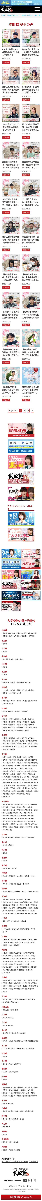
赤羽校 (34, 765)
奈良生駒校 (23, 999)
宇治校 (33, 942)
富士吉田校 (12, 868)
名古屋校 (6, 899)
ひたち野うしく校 (15, 693)
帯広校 (23, 636)
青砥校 (30, 785)
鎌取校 (34, 746)
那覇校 (5, 1150)
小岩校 (28, 771)
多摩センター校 (23, 777)
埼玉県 (4, 716)
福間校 (34, 1096)
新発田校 (31, 837)
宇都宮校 (6, 701)
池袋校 (25, 757)
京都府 (4, 936)
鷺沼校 (5, 827)
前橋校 (17, 711)
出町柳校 (26, 942)
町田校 (31, 757)
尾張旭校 (12, 911)
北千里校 (21, 970)
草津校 (33, 929)
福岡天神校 (6, 1087)
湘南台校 (30, 816)
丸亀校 (11, 1064)
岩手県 (4, 648)
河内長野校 (19, 961)
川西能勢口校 (33, 986)
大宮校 (11, 719)
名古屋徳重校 (21, 908)
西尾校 (36, 908)
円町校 (11, 942)
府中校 (11, 780)
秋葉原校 (35, 782)
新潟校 (5, 837)
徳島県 (4, 1053)
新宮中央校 (25, 1093)
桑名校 (23, 921)
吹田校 (11, 961)
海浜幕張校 (22, 744)
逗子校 (5, 821)
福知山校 (17, 945)
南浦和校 (26, 722)
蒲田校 (36, 785)
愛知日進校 (6, 905)
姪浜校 (5, 1093)
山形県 (4, 671)
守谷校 (5, 693)
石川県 (4, 850)
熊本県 (4, 1116)
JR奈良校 (6, 1002)
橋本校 (12, 810)
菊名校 (36, 827)
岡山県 (4, 1030)
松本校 (5, 876)
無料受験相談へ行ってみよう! (21, 1197)
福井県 (4, 857)
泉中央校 (15, 659)
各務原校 (26, 884)
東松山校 (12, 727)
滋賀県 (4, 926)
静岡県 (4, 888)
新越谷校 (31, 719)
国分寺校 (21, 771)
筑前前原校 (26, 1096)
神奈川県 (5, 801)
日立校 (25, 690)
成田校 (34, 741)
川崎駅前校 (28, 827)
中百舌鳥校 (6, 973)
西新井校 (6, 794)
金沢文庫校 (14, 816)
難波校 (33, 961)
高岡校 (11, 845)
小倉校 (14, 1087)
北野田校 (34, 967)
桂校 (10, 945)
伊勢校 (17, 921)
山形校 (5, 675)
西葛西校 (27, 760)
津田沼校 (24, 738)
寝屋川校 (18, 956)
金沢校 (5, 853)
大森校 (17, 780)
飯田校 (26, 876)
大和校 (30, 807)
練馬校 (5, 765)
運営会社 (12, 1186)
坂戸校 (11, 730)
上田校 (20, 876)
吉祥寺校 (6, 771)
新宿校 (20, 760)
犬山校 (5, 913)
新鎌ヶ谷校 (6, 741)
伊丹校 (36, 980)
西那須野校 (26, 701)
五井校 (28, 746)
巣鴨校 (17, 765)
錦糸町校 (35, 763)
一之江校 (6, 788)
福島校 (5, 682)
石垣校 (17, 1150)
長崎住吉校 (29, 1111)
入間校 (25, 725)
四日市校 (10, 921)
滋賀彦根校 (25, 929)
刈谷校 (17, 902)
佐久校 (33, 876)
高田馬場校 (12, 760)
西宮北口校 (22, 980)
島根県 (4, 1022)
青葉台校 (6, 810)
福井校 (5, 861)
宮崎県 (4, 1131)
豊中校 (11, 956)
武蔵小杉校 (28, 810)
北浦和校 (12, 725)
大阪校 (5, 953)
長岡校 (17, 837)
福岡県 (4, 1084)
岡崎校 (12, 899)
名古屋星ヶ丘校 (26, 902)
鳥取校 (5, 1018)
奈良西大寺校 (7, 999)
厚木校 (5, 804)
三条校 (23, 837)
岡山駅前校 (15, 1033)
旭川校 (5, 636)
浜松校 (11, 892)
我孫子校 (6, 749)
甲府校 (5, 868)
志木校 (19, 722)
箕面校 (5, 961)
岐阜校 (5, 884)
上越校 (11, 837)
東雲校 (12, 794)
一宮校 (20, 905)
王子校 (12, 788)
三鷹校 (5, 785)
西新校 (5, 1090)
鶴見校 (5, 818)
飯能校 (5, 727)
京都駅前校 (12, 939)
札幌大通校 (31, 636)
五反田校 (21, 791)
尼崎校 (31, 989)
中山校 (15, 813)
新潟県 (4, 834)
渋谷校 (34, 771)
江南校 (19, 911)
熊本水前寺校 (13, 1119)
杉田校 (11, 827)
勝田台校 (15, 741)
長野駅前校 (12, 876)
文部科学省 (33, 1162)
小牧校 (5, 908)
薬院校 (5, 1096)
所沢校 (23, 719)
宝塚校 (11, 983)
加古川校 (18, 983)
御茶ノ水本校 (7, 757)
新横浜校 (34, 804)
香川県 (4, 1061)
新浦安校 (12, 738)
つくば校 (6, 690)
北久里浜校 (12, 821)
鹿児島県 (5, 1139)
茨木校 (19, 958)
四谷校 (12, 763)
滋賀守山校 (15, 929)
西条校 (17, 1041)
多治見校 (18, 884)
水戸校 (12, 690)
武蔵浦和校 (19, 730)
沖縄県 (4, 1147)
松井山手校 (22, 939)
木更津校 (13, 744)
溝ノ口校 (23, 813)
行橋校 (17, 1093)
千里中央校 (26, 958)
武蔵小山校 (31, 774)
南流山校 (6, 744)
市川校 (5, 738)
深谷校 (31, 725)
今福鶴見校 (12, 964)
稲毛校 (36, 744)
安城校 (30, 908)
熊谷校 (5, 719)
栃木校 (19, 701)
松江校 (5, 1025)
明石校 (30, 980)
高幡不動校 (6, 782)
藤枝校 (23, 892)
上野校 (12, 774)
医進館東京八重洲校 (23, 794)
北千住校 (29, 768)
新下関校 (12, 1049)
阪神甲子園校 (7, 986)
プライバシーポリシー (25, 1186)
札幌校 (5, 633)
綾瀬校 (19, 788)
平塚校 (12, 807)
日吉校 (36, 810)
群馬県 (4, 708)
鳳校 (33, 958)
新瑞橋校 (26, 911)
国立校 (36, 791)
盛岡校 (5, 651)
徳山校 (25, 1049)
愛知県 (4, 896)
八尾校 (12, 958)
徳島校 (5, 1056)
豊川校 (33, 911)
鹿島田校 (13, 824)
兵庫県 (4, 977)
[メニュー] (37, 9)
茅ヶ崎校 (35, 824)
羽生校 (5, 730)
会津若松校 (20, 682)
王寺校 (15, 999)
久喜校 (19, 725)
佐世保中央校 (13, 1111)
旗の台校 (12, 785)
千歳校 (17, 636)
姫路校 (5, 980)
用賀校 (23, 780)
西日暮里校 (26, 782)
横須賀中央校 (21, 807)
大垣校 (11, 884)
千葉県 (4, 735)
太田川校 (20, 899)
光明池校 (13, 970)
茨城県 (4, 687)
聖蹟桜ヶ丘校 (21, 774)
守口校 (26, 961)
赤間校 (33, 1093)
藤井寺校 (29, 970)
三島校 (36, 892)
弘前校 (5, 644)
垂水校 (17, 989)
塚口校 (11, 989)
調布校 (14, 768)
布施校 (20, 964)
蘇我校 (12, 749)
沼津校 (17, 892)
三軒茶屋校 (26, 763)
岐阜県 (4, 881)
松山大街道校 (13, 1072)
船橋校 (28, 741)
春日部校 (12, 722)
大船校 (20, 824)
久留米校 (29, 1087)
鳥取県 (4, 1014)
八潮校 (26, 730)
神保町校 (6, 774)
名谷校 (5, 991)
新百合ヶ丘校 (22, 821)
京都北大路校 (32, 939)
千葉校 (31, 738)
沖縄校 (11, 1150)
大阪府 (4, 949)
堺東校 (25, 953)
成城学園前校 (25, 765)
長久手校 (12, 908)
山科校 (5, 942)
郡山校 (28, 682)
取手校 (31, 690)
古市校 (26, 964)
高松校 (5, 1064)
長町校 (22, 659)
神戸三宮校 (12, 980)
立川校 (5, 760)
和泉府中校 (25, 967)
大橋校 (11, 1093)
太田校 (11, 711)
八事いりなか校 (8, 902)
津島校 (11, 913)
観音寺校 (18, 1064)
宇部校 (19, 1049)
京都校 (5, 939)
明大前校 (13, 771)
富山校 (5, 845)
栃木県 (4, 697)
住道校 (33, 956)
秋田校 (5, 667)
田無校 (14, 777)
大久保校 (24, 989)
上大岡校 (6, 816)
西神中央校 (17, 986)
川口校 (17, 719)
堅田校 (5, 932)
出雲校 (11, 1025)
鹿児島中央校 (7, 1142)
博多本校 (21, 1087)
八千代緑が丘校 (8, 746)
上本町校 (26, 956)
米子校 (11, 1018)
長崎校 (5, 1111)
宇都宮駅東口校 (8, 703)
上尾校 (33, 722)
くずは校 (16, 967)
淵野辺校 (27, 824)
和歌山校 (6, 1010)
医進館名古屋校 (31, 913)
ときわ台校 (33, 788)
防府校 (31, 1049)
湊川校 (25, 986)
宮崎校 (5, 1134)
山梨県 (4, 865)
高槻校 (5, 956)
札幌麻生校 (33, 633)
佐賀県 (4, 1100)
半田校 (26, 905)
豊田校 (14, 905)
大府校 (5, 911)
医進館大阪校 (7, 967)
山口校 (5, 1049)
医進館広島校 (33, 1041)
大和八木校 (14, 1002)
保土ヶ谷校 (19, 827)
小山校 (12, 701)
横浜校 (11, 804)
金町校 (11, 765)
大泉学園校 (6, 777)
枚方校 (31, 953)
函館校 (11, 636)
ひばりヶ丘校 (16, 782)
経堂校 (14, 791)
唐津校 (11, 1103)
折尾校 (11, 1096)
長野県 (4, 873)
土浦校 (19, 690)
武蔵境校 (29, 791)
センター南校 (19, 818)
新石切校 (6, 970)
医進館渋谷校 (21, 785)
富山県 (4, 842)
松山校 (5, 1072)
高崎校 (5, 711)
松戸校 (22, 741)
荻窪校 (19, 763)
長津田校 (6, 824)
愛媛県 (4, 1069)
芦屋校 (5, 983)
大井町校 (21, 768)
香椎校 (36, 1087)
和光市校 (20, 727)
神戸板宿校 (26, 983)
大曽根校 (34, 905)
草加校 (5, 725)
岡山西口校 (6, 1033)
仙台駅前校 (6, 659)
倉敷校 (23, 1033)
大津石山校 (6, 929)
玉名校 (22, 1119)
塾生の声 (6, 62)
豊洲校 (25, 788)
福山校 (11, 1041)
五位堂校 (32, 999)
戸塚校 (30, 813)
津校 (4, 921)
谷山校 (15, 1142)
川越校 (5, 722)
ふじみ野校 (28, 727)
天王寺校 (18, 953)
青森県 (4, 641)
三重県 (4, 918)
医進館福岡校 (13, 1090)
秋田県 (4, 664)
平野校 (11, 953)
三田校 (34, 983)
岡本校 (5, 989)
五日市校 (24, 1041)
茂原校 (30, 744)
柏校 (18, 738)
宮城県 (4, 656)
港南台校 (20, 810)
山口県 (4, 1045)
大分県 (4, 1123)
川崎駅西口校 (7, 830)
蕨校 (35, 727)
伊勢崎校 (24, 711)
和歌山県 (5, 1007)
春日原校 (30, 1090)
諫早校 (22, 1111)
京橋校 (5, 964)
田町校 (34, 760)
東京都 (4, 754)
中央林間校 (29, 818)
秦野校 (11, 818)
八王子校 (6, 763)
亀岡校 (5, 945)
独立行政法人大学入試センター (15, 1162)
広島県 (4, 1038)
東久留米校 (6, 791)
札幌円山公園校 (22, 633)
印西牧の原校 (19, 746)
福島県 (4, 679)
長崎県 (4, 1108)
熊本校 (5, 1119)
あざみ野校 (19, 804)
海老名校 (32, 821)
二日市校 (23, 1090)
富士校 (30, 892)
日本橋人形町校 (33, 780)
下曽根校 (18, 1096)
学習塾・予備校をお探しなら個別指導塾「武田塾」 (25, 1189)
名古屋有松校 (19, 913)
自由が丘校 (6, 768)
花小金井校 (6, 796)
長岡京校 (18, 942)
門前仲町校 (17, 757)
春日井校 (27, 899)
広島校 (5, 1041)
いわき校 (12, 682)
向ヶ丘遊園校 (7, 813)
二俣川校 (23, 816)
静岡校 (5, 892)
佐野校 (34, 701)
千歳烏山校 (34, 777)
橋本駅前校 (14, 1010)
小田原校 (6, 807)
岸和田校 (6, 958)
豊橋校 (36, 902)
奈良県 (4, 996)
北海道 (4, 630)
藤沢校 (26, 804)
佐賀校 (5, 1103)
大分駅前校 (6, 1127)
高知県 (4, 1076)
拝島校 (5, 780)
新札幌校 (12, 633)
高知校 (5, 1079)
